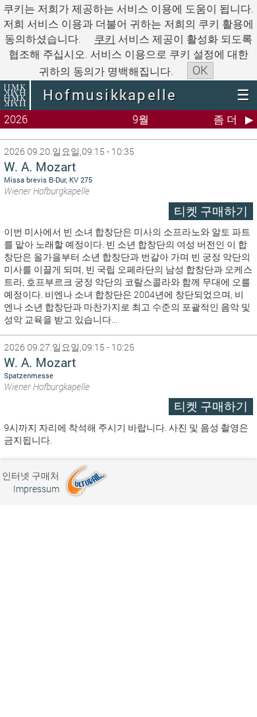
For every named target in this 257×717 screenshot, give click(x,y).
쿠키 (104, 38)
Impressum (36, 488)
